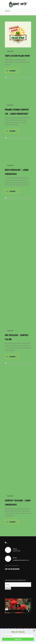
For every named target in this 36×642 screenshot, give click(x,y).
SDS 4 (17, 565)
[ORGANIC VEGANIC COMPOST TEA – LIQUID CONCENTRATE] (18, 89)
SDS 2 (10, 565)
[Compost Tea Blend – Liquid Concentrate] (18, 427)
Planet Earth (10, 51)
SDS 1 (6, 565)
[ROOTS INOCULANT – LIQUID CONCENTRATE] (18, 149)
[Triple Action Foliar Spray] (18, 34)
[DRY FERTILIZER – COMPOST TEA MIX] (18, 262)
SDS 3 (13, 565)
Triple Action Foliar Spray (17, 55)
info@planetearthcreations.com (21, 560)
